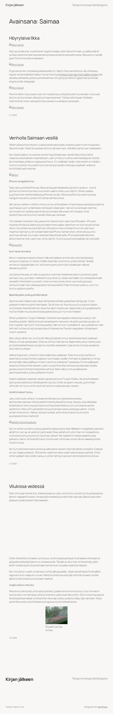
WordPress (102, 706)
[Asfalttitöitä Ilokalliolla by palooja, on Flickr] (22, 422)
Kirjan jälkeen (15, 5)
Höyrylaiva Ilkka (24, 37)
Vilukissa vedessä (26, 486)
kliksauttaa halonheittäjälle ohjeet (79, 74)
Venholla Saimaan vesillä (33, 137)
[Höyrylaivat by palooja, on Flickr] (16, 45)
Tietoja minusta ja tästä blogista (89, 5)
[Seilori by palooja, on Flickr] (13, 175)
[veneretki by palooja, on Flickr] (15, 245)
